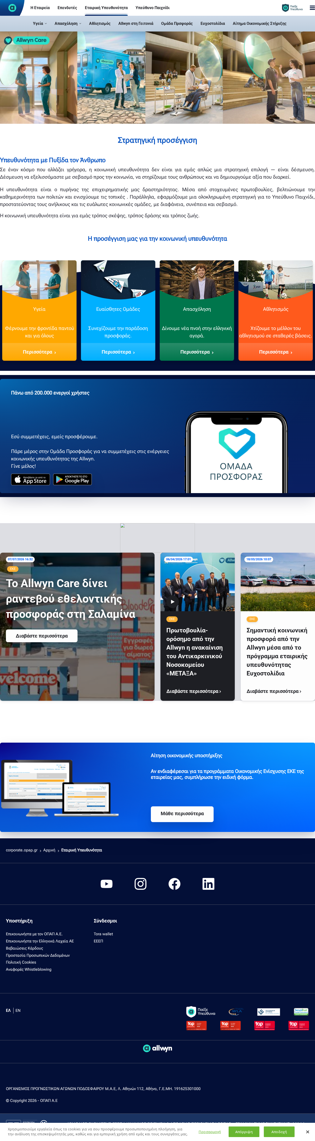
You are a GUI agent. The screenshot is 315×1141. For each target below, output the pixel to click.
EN (18, 1010)
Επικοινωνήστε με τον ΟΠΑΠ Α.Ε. (34, 934)
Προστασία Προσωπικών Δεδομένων (38, 955)
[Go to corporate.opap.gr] (12, 8)
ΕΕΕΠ (98, 941)
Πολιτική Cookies (21, 962)
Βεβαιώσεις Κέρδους (24, 948)
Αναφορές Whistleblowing (28, 969)
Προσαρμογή (210, 1131)
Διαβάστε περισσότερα (42, 636)
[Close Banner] (307, 1132)
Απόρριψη (244, 1131)
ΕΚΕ (13, 569)
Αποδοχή (279, 1131)
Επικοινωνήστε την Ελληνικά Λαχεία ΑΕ (40, 941)
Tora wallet (103, 934)
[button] (40, 23)
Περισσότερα (37, 352)
